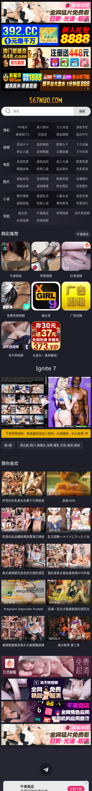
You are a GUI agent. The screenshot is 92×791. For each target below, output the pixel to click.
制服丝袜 (23, 169)
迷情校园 (23, 203)
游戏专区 (82, 127)
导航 (6, 216)
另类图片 (82, 186)
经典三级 (43, 169)
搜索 (82, 111)
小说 (6, 199)
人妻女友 (62, 196)
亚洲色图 (43, 179)
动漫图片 (82, 179)
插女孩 (22, 213)
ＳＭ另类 (82, 152)
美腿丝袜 (23, 186)
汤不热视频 (82, 213)
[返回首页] (86, 782)
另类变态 (82, 169)
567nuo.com (45, 100)
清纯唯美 (43, 186)
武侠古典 (82, 196)
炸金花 (42, 134)
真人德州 (43, 127)
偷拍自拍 (43, 161)
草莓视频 (62, 213)
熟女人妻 (23, 152)
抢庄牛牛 (82, 134)
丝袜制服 (43, 152)
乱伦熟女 (62, 169)
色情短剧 (43, 220)
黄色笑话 (62, 203)
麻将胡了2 (23, 134)
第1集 (8, 445)
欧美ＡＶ (62, 144)
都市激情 (23, 196)
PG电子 (23, 127)
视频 (6, 147)
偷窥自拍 (23, 179)
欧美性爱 (82, 161)
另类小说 (43, 203)
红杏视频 (23, 220)
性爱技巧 (82, 203)
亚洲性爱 (23, 161)
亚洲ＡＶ (23, 144)
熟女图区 (62, 186)
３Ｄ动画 (82, 144)
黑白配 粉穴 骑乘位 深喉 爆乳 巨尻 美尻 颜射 (50, 445)
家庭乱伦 (43, 196)
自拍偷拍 (43, 144)
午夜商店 (43, 213)
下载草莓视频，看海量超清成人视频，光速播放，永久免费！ (46, 433)
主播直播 (62, 152)
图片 (6, 181)
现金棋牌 (62, 134)
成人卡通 (62, 161)
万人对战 (62, 127)
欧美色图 (62, 179)
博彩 (6, 130)
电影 (6, 164)
